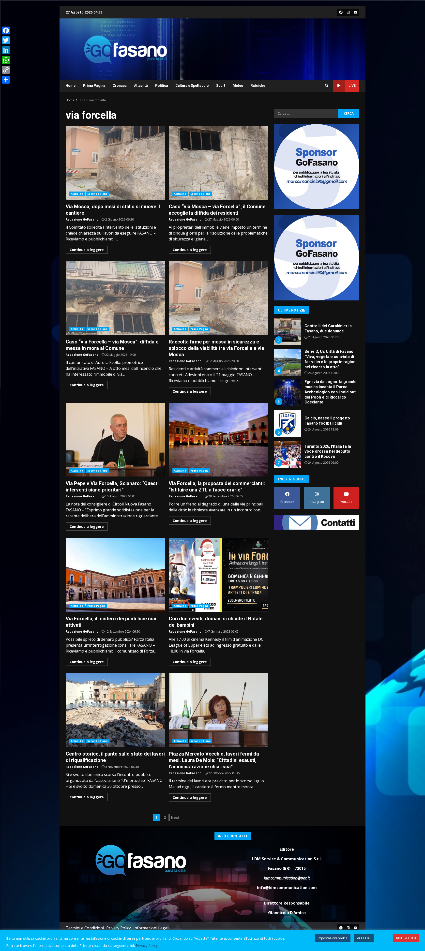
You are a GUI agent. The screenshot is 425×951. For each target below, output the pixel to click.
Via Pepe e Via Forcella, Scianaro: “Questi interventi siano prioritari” (115, 439)
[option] (317, 333)
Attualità (141, 86)
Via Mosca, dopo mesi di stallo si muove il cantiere (115, 163)
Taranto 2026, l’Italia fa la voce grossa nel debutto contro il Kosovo (287, 423)
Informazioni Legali (151, 928)
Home (71, 86)
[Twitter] (6, 40)
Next (175, 817)
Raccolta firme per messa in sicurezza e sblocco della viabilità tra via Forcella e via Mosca (218, 298)
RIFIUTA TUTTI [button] (406, 938)
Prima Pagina (94, 86)
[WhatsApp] (6, 60)
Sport (220, 86)
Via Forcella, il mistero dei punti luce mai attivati (115, 575)
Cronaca (120, 86)
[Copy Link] (6, 70)
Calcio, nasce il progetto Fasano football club (287, 392)
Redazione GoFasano (82, 219)
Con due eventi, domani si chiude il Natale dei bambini (218, 575)
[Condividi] (6, 80)
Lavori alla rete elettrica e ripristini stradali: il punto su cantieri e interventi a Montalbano (287, 454)
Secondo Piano (97, 193)
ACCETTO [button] (364, 938)
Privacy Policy (118, 928)
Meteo (238, 86)
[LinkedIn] (6, 50)
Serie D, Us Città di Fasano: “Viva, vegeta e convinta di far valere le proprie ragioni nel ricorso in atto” (287, 331)
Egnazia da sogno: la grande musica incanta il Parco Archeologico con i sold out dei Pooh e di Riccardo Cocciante (287, 362)
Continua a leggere (87, 249)
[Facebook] (6, 30)
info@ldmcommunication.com (287, 887)
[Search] (326, 85)
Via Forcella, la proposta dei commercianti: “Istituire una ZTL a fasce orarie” (218, 439)
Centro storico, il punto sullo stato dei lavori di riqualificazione (115, 710)
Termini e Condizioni (85, 928)
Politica (161, 86)
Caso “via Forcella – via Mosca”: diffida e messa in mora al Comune (115, 298)
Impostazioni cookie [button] (333, 938)
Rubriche (258, 86)
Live (352, 86)
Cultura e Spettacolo (192, 86)
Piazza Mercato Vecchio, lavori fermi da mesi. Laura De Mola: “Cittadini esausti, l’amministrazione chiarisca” (218, 710)
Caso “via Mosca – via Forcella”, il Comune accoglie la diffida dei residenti (218, 163)
